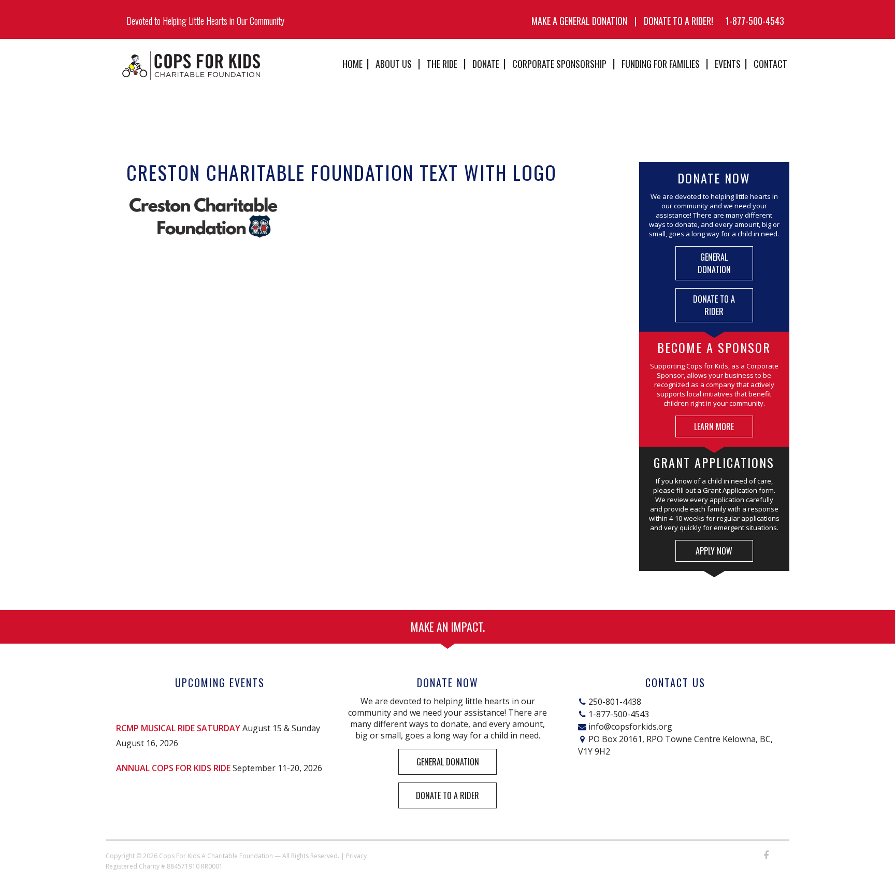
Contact (770, 63)
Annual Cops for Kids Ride (173, 768)
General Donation (714, 263)
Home (352, 63)
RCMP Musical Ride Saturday (178, 728)
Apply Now (714, 551)
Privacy (356, 855)
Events (728, 63)
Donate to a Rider (714, 305)
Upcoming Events (220, 682)
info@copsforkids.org (630, 726)
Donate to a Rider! (678, 20)
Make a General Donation (579, 20)
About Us (394, 63)
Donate (485, 63)
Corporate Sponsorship (559, 63)
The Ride (442, 63)
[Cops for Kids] (191, 65)
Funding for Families (661, 63)
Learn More (714, 426)
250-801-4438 (614, 701)
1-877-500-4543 (755, 20)
